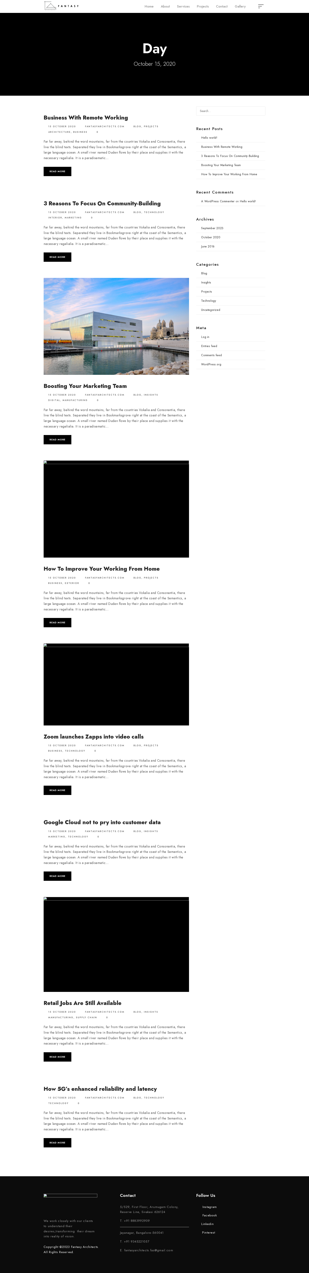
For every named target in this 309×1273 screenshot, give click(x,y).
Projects (203, 6)
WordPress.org (211, 364)
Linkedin (207, 1224)
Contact (222, 6)
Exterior (72, 583)
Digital (54, 400)
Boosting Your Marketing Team (85, 386)
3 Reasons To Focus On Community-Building (102, 203)
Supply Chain (86, 1017)
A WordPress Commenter (218, 201)
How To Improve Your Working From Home (102, 569)
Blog (137, 126)
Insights (151, 395)
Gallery (240, 6)
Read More (57, 171)
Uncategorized (210, 310)
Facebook (209, 1215)
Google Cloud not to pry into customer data (102, 822)
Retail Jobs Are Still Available (82, 1003)
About (165, 6)
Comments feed (211, 355)
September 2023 (212, 228)
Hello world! (209, 138)
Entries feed (209, 346)
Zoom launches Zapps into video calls (94, 737)
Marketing (73, 217)
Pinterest (208, 1232)
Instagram (209, 1207)
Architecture (59, 132)
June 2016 (207, 246)
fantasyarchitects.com (104, 126)
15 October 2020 (62, 126)
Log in (205, 337)
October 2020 (210, 237)
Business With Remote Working (86, 118)
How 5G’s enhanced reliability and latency (100, 1089)
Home (149, 6)
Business (80, 132)
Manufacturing (75, 400)
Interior (55, 217)
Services (183, 6)
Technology (154, 212)
